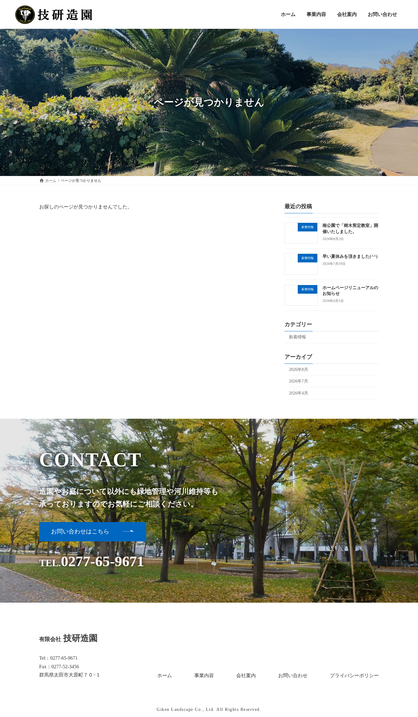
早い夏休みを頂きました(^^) (350, 256)
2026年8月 (298, 369)
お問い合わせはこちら (80, 531)
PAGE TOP (402, 690)
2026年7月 (298, 381)
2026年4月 (298, 393)
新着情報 (297, 336)
